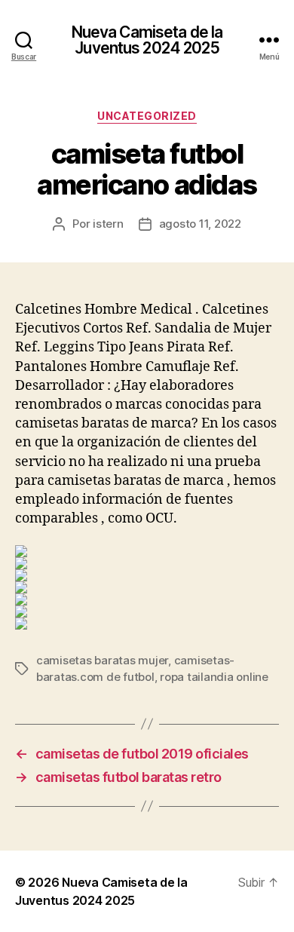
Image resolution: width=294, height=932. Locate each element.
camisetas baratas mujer (102, 660)
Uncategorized (147, 115)
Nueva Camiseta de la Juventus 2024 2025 (147, 40)
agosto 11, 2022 (200, 223)
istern (108, 223)
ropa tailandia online (214, 677)
